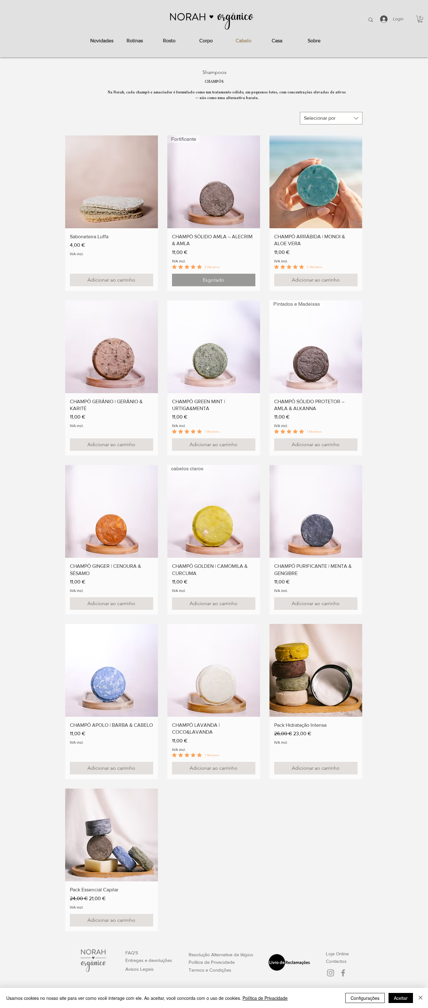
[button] (420, 19)
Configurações (365, 998)
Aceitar (401, 998)
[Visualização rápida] (111, 181)
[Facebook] (343, 973)
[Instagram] (330, 973)
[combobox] (331, 118)
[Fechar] (420, 998)
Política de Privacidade (265, 998)
